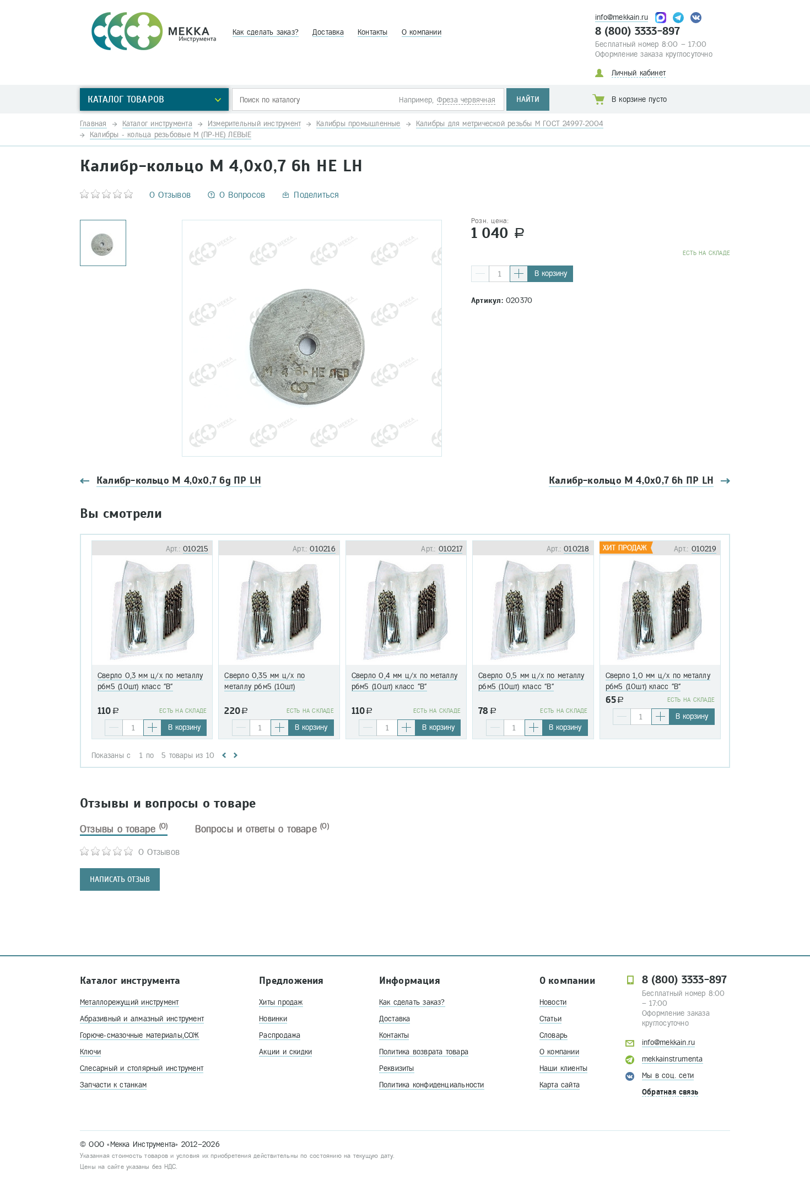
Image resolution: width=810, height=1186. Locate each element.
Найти (527, 99)
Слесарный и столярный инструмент (141, 1068)
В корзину (550, 273)
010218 (576, 549)
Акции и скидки (285, 1052)
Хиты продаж (281, 1002)
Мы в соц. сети (668, 1075)
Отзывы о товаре (124, 829)
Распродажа (279, 1035)
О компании (421, 32)
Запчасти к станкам (113, 1085)
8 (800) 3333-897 (638, 31)
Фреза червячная (466, 100)
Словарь (553, 1035)
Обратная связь (670, 1092)
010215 (195, 549)
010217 (450, 549)
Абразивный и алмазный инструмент (142, 1019)
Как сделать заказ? (266, 32)
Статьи (550, 1019)
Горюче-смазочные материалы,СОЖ (139, 1035)
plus (519, 274)
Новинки (273, 1019)
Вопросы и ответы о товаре (262, 829)
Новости (553, 1002)
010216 (322, 549)
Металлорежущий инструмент (129, 1002)
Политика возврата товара (423, 1052)
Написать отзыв (120, 879)
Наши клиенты (563, 1068)
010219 (704, 549)
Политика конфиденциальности (431, 1085)
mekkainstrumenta (672, 1059)
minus (480, 274)
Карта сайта (559, 1085)
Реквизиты (396, 1068)
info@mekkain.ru (621, 17)
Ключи (90, 1052)
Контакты (373, 32)
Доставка (328, 32)
